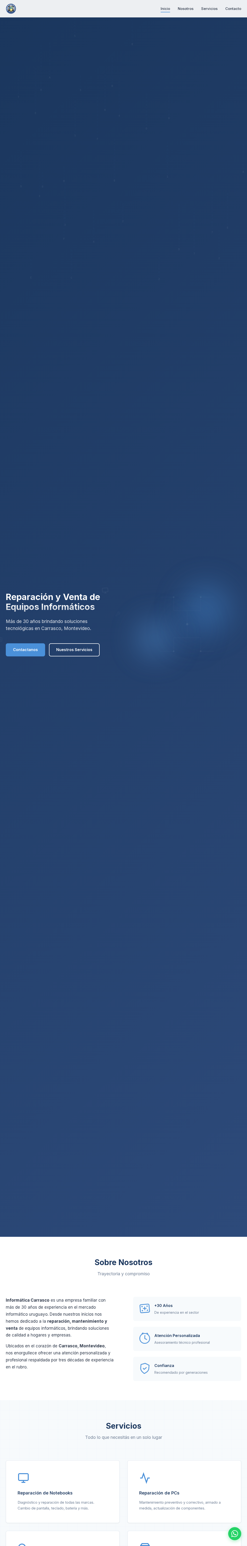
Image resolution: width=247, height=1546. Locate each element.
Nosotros (185, 8)
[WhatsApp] (234, 1533)
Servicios (209, 8)
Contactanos (25, 649)
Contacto (233, 8)
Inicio (165, 8)
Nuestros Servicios (74, 649)
